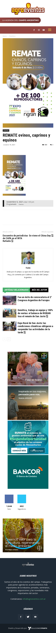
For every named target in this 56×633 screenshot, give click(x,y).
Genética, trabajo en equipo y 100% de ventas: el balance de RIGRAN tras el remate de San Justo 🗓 (35, 313)
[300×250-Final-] (28, 488)
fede (28, 267)
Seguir (22, 496)
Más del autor (39, 290)
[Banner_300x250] (28, 384)
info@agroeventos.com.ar (34, 599)
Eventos (12, 36)
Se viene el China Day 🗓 (41, 235)
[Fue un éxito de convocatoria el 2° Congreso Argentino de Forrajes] (9, 300)
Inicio (5, 36)
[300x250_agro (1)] (23, 551)
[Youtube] (35, 617)
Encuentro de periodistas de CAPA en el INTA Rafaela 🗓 (15, 238)
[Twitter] (28, 617)
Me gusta (9, 496)
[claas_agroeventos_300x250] (28, 419)
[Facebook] (20, 617)
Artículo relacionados (16, 290)
